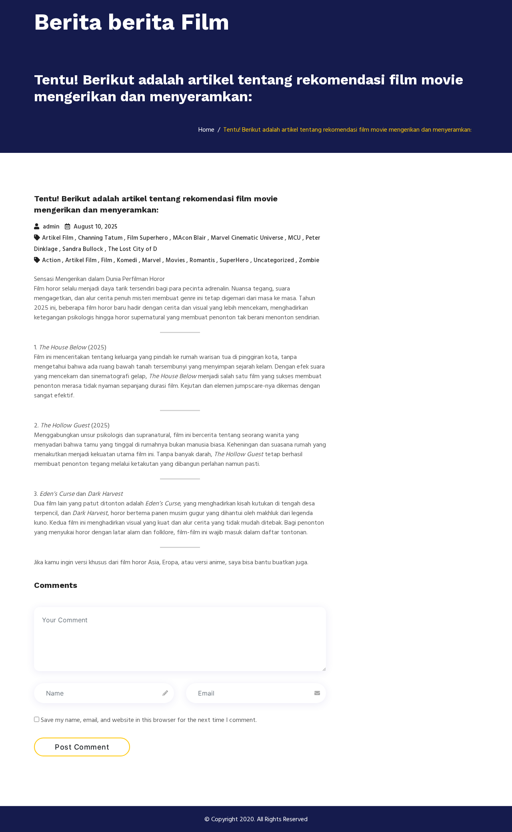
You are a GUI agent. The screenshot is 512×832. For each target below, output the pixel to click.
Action (51, 260)
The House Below (172, 376)
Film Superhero (147, 238)
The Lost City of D (132, 249)
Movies (175, 260)
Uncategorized (274, 260)
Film (106, 260)
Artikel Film (57, 238)
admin (50, 227)
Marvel (151, 260)
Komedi (127, 260)
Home (206, 129)
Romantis (202, 260)
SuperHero (234, 260)
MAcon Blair (189, 238)
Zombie (309, 260)
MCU (294, 238)
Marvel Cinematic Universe (247, 238)
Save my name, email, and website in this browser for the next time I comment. (149, 720)
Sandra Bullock (82, 249)
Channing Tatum (100, 238)
